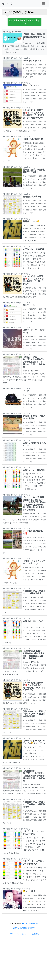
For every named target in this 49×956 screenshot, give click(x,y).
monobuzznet (31, 923)
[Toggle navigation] (43, 3)
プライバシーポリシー (19, 934)
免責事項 (35, 934)
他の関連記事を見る (24, 22)
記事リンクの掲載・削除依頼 (24, 928)
